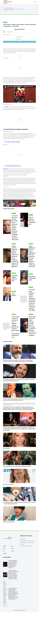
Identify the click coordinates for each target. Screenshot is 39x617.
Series (22, 36)
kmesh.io (24, 610)
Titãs (6, 106)
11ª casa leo (22, 544)
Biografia (4, 546)
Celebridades (14, 314)
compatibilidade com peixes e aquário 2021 (27, 542)
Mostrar (19, 41)
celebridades (14, 243)
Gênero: (4, 34)
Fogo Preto (5, 168)
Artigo (4, 548)
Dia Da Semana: (4, 32)
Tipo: (17, 36)
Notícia (12, 546)
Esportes (12, 548)
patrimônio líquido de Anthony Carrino (13, 165)
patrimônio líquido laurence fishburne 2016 (27, 540)
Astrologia (5, 553)
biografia (13, 291)
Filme (19, 36)
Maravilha (13, 273)
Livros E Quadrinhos (5, 22)
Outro (14, 213)
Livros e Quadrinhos (31, 314)
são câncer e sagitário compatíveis (13, 141)
